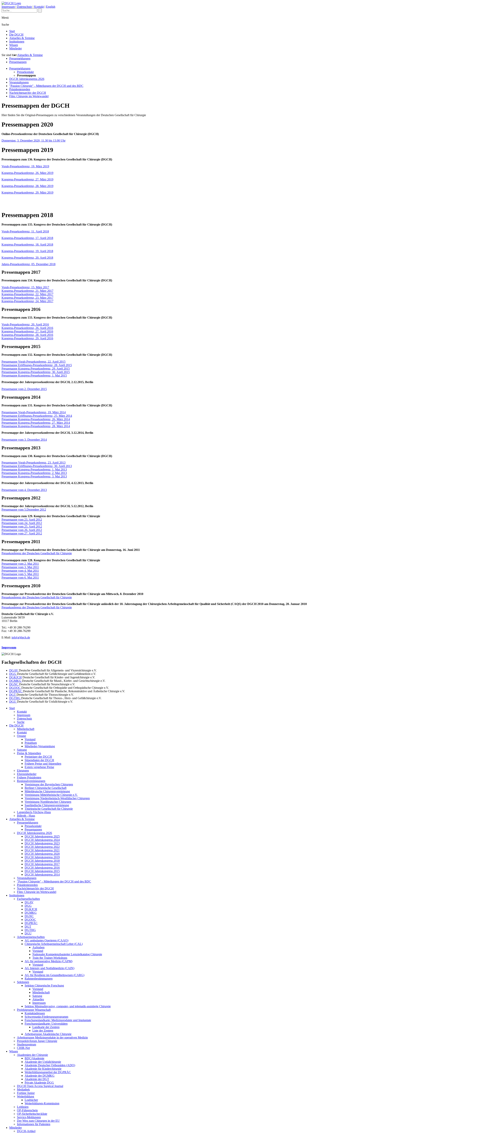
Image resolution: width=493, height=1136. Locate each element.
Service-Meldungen (29, 1117)
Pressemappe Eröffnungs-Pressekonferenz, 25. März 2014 (37, 415)
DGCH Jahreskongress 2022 (42, 846)
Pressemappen (18, 62)
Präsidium (31, 742)
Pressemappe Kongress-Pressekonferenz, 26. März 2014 (36, 419)
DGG (13, 673)
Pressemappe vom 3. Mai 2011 (20, 567)
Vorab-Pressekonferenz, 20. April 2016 (25, 324)
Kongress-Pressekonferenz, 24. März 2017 (27, 301)
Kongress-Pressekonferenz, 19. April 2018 (27, 251)
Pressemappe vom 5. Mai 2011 (20, 574)
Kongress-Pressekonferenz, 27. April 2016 (27, 331)
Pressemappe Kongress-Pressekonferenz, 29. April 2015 (36, 368)
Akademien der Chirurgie (32, 1054)
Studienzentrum (26, 1044)
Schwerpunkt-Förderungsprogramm (46, 1016)
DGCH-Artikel (26, 1131)
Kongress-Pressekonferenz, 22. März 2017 (27, 294)
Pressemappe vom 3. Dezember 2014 (24, 439)
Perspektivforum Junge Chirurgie (37, 1041)
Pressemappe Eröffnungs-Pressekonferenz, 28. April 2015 (37, 365)
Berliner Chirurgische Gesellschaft (45, 787)
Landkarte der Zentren (46, 1027)
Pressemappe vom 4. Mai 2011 (20, 570)
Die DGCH (16, 34)
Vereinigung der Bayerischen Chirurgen (49, 784)
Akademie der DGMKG (39, 1075)
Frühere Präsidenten (29, 777)
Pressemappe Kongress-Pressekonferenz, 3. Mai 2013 (34, 476)
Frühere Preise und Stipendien (43, 763)
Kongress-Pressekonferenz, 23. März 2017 (27, 297)
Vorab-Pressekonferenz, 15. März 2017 (25, 287)
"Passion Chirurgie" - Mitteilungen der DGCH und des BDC (46, 85)
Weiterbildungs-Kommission (42, 1103)
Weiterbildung (25, 1096)
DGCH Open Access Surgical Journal (40, 1086)
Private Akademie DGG (39, 1082)
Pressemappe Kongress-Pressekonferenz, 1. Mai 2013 (34, 469)
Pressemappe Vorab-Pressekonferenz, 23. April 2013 (33, 462)
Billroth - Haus (26, 815)
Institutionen (16, 41)
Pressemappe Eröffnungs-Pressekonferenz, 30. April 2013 (37, 466)
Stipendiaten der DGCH (39, 760)
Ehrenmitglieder (26, 774)
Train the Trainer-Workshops (49, 957)
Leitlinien (23, 1106)
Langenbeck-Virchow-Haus (34, 812)
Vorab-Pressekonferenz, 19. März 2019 (25, 166)
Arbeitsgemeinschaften (31, 937)
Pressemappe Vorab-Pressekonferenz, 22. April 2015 (33, 361)
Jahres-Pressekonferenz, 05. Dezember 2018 (28, 264)
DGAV (14, 670)
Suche (20, 722)
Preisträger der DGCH (38, 756)
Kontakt (39, 6)
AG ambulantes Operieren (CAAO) (46, 940)
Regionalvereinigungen (31, 781)
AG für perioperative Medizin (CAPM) (48, 961)
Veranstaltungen (19, 82)
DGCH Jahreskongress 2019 (42, 857)
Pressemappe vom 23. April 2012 (22, 519)
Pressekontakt (25, 72)
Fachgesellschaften (28, 898)
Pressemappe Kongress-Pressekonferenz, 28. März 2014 (36, 426)
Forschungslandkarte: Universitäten (46, 1023)
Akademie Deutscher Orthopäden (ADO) (50, 1065)
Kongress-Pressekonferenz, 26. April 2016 (27, 328)
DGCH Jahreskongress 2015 (42, 871)
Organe (21, 735)
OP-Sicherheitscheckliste (32, 1113)
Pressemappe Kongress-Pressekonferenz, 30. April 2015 (36, 372)
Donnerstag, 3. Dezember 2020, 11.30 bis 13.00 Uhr (33, 140)
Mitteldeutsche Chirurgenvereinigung (47, 791)
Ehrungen (23, 770)
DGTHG (15, 698)
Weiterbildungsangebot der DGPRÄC (48, 1072)
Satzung (22, 749)
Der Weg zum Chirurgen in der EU (38, 1120)
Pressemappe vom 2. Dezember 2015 (24, 389)
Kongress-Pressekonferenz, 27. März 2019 (27, 179)
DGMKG (15, 680)
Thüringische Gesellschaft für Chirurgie (49, 808)
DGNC (14, 684)
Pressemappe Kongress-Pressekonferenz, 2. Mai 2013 (34, 473)
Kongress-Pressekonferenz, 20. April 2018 (27, 257)
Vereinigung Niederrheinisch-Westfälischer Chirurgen (57, 798)
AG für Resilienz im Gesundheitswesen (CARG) (54, 975)
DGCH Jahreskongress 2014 (42, 874)
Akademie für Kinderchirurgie (43, 1068)
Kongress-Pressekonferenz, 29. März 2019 (27, 192)
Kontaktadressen (35, 1013)
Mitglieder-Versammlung (40, 746)
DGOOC (15, 687)
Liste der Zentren (42, 1030)
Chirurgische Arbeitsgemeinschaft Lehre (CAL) (54, 944)
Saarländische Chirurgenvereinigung (47, 805)
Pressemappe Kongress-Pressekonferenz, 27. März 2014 (36, 422)
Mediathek (23, 1089)
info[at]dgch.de (21, 637)
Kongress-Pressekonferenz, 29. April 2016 (27, 338)
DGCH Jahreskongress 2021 (42, 850)
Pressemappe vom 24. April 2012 (22, 523)
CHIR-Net (23, 1048)
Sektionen (23, 982)
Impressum (8, 6)
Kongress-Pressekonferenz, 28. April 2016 (27, 334)
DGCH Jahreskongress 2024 (42, 840)
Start (12, 31)
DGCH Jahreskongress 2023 (42, 843)
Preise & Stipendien (29, 753)
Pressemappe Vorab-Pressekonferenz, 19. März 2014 (34, 412)
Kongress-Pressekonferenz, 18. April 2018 (27, 244)
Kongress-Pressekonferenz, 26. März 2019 (27, 173)
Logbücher (31, 1100)
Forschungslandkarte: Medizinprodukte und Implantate (58, 1020)
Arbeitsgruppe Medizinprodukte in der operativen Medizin (52, 1037)
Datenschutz (24, 6)
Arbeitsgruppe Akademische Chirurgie (48, 1034)
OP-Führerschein (27, 1110)
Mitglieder (15, 48)
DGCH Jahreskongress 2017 (42, 864)
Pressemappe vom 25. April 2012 (22, 526)
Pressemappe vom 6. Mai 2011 (20, 577)
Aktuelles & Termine (22, 38)
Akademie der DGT (37, 1079)
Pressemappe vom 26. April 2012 (22, 530)
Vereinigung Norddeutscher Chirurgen (48, 801)
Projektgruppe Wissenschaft (34, 1009)
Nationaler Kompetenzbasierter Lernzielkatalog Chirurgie (67, 954)
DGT (13, 694)
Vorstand (30, 739)
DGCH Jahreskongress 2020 (42, 853)
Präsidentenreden (19, 89)
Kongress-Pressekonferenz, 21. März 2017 (27, 290)
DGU (13, 701)
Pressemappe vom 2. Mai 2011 (20, 563)
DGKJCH (15, 677)
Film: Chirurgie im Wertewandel (29, 96)
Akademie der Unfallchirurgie (43, 1061)
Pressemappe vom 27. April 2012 (22, 533)
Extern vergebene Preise (39, 767)
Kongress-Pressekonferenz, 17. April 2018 (27, 238)
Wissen (13, 45)
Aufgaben (38, 947)
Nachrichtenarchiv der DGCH (27, 92)
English (50, 6)
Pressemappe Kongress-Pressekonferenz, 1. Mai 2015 (34, 375)
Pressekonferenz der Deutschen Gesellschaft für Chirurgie (37, 553)
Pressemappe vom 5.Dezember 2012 (24, 509)
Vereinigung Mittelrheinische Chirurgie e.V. (51, 794)
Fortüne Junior (26, 1093)
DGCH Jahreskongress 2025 (42, 836)
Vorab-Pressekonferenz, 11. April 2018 (25, 231)
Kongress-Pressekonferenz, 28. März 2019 (27, 186)
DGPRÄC (16, 691)
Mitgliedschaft (25, 729)
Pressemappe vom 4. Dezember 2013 (24, 490)
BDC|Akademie (34, 1058)
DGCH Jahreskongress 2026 (26, 79)
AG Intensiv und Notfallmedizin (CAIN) (49, 968)
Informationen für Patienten (33, 1124)
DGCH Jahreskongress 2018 (42, 860)
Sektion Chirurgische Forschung (44, 985)
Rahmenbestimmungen (39, 978)
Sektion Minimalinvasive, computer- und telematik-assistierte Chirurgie (68, 1006)
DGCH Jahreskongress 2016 (42, 867)
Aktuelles (38, 999)
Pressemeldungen (19, 58)
